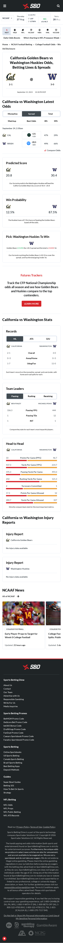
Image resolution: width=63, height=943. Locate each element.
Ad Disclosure (8, 48)
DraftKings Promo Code (15, 729)
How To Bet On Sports (14, 789)
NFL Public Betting (12, 812)
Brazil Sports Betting (13, 762)
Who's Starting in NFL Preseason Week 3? (43, 38)
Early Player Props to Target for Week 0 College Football (21, 635)
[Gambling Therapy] (27, 925)
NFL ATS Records (11, 815)
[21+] (9, 925)
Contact (7, 688)
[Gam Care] (17, 925)
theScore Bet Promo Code (15, 722)
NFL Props (8, 808)
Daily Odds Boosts (12, 38)
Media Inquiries (11, 706)
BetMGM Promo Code (14, 718)
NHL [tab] (47, 32)
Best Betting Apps (12, 766)
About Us (8, 685)
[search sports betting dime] (58, 6)
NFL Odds (8, 805)
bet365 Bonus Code (12, 725)
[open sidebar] (4, 6)
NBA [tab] (39, 32)
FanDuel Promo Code (13, 732)
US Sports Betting (11, 755)
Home (5, 44)
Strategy (7, 792)
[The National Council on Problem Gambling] (36, 933)
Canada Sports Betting (14, 759)
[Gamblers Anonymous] (22, 933)
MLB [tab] (15, 32)
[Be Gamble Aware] (47, 925)
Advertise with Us (12, 695)
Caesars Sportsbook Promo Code (19, 736)
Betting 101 (9, 785)
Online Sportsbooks (12, 752)
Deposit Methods (11, 769)
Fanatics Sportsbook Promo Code (19, 739)
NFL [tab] (22, 32)
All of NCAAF (8, 596)
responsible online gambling (17, 887)
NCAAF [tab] (31, 32)
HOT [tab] (7, 33)
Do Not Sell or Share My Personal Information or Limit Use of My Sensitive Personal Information (31, 917)
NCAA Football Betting (21, 44)
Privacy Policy (22, 827)
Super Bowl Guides (12, 782)
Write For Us (9, 703)
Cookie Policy (49, 827)
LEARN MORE (31, 303)
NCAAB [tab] (56, 32)
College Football (15, 629)
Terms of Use (36, 827)
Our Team (8, 692)
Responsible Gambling (14, 699)
